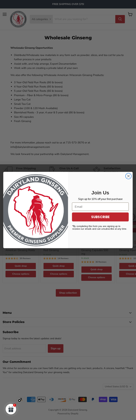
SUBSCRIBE (100, 217)
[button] (11, 409)
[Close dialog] (128, 176)
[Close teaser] (19, 400)
